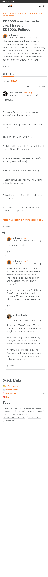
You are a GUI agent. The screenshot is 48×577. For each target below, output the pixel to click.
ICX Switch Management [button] (14, 417)
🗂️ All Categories (10, 386)
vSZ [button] (7, 414)
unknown (13, 35)
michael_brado (20, 315)
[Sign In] (44, 6)
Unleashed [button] (9, 420)
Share (6, 66)
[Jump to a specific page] (43, 86)
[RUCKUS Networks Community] (11, 6)
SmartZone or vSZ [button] (32, 408)
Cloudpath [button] (9, 411)
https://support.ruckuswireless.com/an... (23, 220)
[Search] (39, 6)
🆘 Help (6, 397)
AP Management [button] (34, 411)
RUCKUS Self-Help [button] (12, 408)
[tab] (8, 74)
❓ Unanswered (24, 393)
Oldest (13, 81)
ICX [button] (21, 411)
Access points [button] (19, 414)
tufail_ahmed (15, 93)
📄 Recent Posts (10, 390)
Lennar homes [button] (34, 417)
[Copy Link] (36, 38)
